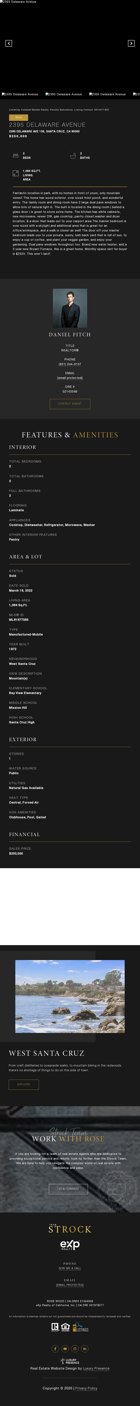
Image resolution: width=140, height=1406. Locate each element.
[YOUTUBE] (65, 1348)
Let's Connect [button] (68, 1189)
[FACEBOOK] (55, 1348)
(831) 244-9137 (70, 364)
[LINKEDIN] (84, 1348)
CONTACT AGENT (70, 404)
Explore (23, 1084)
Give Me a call (70, 1268)
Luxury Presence (96, 1368)
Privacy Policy (86, 1388)
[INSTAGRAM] (75, 1348)
